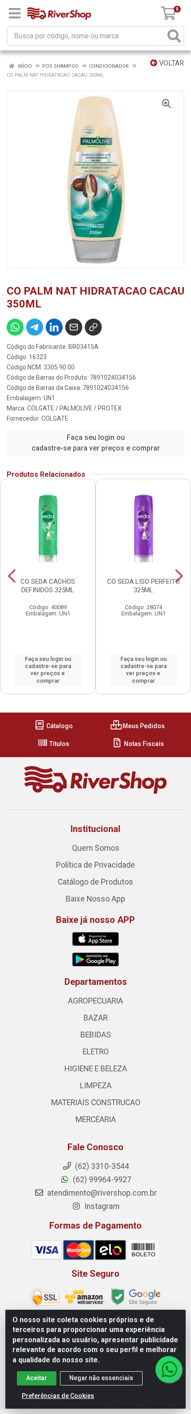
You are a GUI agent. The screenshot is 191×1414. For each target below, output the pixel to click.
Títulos (58, 743)
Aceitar (36, 1377)
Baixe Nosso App (95, 898)
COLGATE (54, 418)
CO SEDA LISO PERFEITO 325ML (143, 586)
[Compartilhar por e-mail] (73, 327)
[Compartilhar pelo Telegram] (34, 327)
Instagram (101, 1206)
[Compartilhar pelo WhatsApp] (15, 327)
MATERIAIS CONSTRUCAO (95, 1102)
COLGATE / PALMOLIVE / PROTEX (74, 408)
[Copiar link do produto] (93, 327)
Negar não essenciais (101, 1377)
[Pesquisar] (174, 36)
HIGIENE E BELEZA (95, 1068)
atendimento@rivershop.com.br (101, 1193)
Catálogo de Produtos (95, 881)
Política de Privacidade (95, 865)
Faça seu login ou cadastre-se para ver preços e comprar (96, 442)
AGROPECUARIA (95, 1000)
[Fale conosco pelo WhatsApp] (168, 1369)
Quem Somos (95, 848)
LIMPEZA (95, 1085)
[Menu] (15, 13)
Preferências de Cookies (58, 1395)
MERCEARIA (96, 1119)
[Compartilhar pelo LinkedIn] (54, 327)
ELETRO (96, 1051)
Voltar (170, 63)
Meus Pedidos (143, 726)
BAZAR (95, 1017)
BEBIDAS (95, 1034)
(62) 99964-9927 (101, 1179)
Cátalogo (59, 726)
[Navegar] (12, 576)
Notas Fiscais (143, 743)
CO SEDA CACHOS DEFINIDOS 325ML (47, 586)
